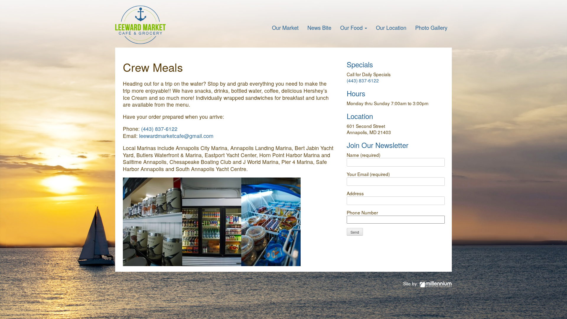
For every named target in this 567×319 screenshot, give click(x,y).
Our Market (285, 27)
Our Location (391, 27)
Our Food (352, 27)
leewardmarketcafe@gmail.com (176, 135)
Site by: (411, 283)
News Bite (319, 27)
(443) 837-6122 (159, 128)
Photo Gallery (431, 27)
